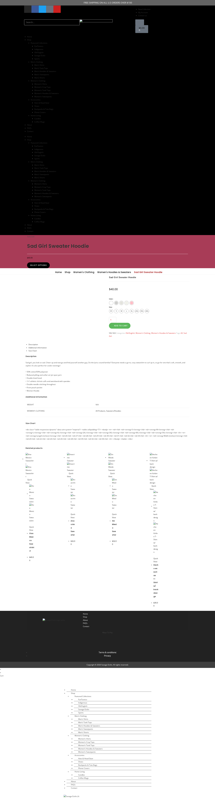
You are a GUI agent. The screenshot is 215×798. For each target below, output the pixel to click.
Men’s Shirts (39, 65)
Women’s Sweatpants (43, 96)
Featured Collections (39, 43)
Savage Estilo (39, 55)
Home (29, 36)
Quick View (31, 528)
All (182, 333)
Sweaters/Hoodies (113, 411)
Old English (38, 52)
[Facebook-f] (35, 9)
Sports (37, 59)
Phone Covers (40, 112)
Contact (30, 131)
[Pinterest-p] (49, 9)
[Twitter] (42, 9)
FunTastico (38, 46)
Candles (37, 118)
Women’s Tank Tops (42, 90)
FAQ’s (29, 128)
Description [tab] (33, 344)
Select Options (38, 265)
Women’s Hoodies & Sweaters (46, 93)
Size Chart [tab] (33, 351)
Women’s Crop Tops (42, 87)
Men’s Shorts (39, 78)
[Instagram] (27, 9)
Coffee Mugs (39, 122)
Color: (111, 299)
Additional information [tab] (38, 347)
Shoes (36, 106)
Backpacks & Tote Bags (43, 109)
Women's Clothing (83, 272)
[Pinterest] (182, 620)
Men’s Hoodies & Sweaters (45, 71)
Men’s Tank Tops (41, 68)
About (29, 125)
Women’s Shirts (40, 84)
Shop (67, 272)
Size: (110, 307)
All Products (100, 411)
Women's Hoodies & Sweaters (114, 272)
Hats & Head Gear (41, 103)
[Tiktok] (150, 620)
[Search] (27, 28)
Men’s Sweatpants (41, 74)
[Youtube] (57, 9)
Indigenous (38, 49)
